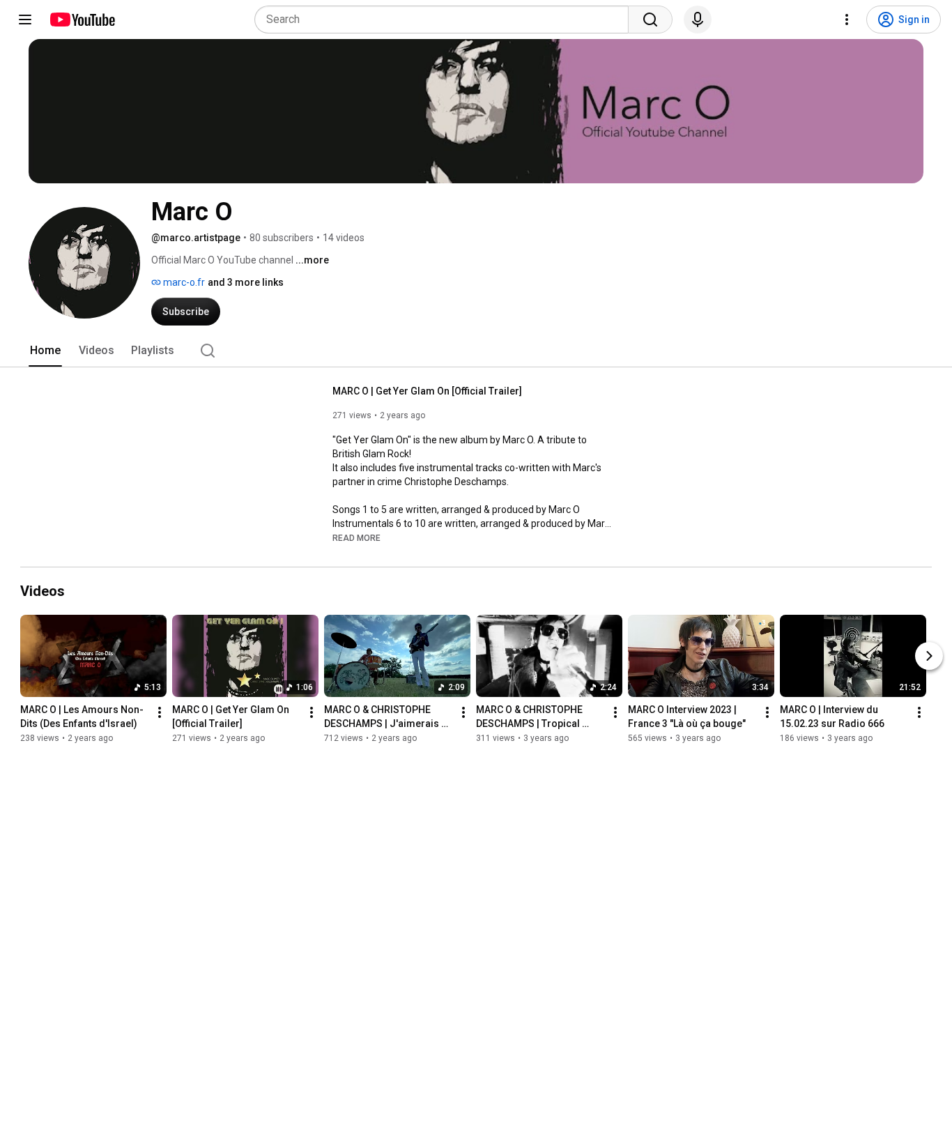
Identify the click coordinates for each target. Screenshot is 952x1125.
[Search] (650, 19)
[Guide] (25, 19)
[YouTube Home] (82, 19)
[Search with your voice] (698, 19)
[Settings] (846, 19)
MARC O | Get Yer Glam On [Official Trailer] (427, 391)
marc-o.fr (183, 282)
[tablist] (476, 350)
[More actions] (160, 712)
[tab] (45, 350)
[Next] (929, 656)
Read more (356, 538)
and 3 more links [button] (246, 282)
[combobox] (445, 19)
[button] (356, 537)
